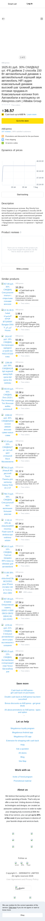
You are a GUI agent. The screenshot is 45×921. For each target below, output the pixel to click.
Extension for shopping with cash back (22, 741)
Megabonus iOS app (22, 737)
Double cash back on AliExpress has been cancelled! (23, 698)
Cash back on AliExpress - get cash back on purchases (22, 691)
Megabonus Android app (22, 732)
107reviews (6, 131)
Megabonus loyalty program (22, 728)
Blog (22, 757)
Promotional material (22, 781)
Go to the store (22, 121)
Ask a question (22, 749)
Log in (30, 4)
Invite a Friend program (22, 777)
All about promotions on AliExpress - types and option (22, 711)
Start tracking (22, 195)
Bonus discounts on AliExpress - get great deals (22, 704)
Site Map (22, 761)
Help (23, 745)
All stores (23, 753)
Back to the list (3, 19)
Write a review (22, 269)
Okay (22, 915)
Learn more (31, 114)
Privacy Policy (32, 879)
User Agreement (13, 879)
